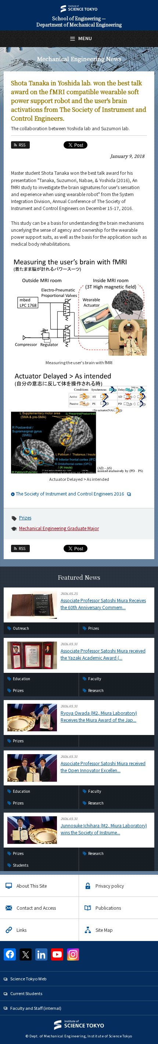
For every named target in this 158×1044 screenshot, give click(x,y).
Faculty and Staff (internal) (35, 1008)
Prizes (25, 517)
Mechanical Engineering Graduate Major (59, 528)
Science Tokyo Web (28, 978)
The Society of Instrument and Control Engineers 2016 (70, 493)
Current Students (26, 993)
